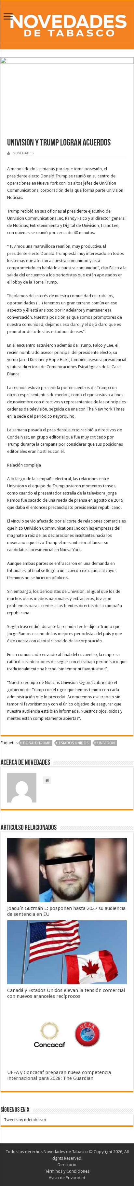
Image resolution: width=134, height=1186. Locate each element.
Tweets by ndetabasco (25, 1119)
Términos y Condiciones (67, 1171)
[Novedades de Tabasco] (67, 24)
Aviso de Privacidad (67, 1177)
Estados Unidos (73, 743)
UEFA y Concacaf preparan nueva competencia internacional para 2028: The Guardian (59, 1075)
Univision (106, 743)
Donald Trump (36, 743)
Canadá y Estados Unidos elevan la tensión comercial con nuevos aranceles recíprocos (66, 993)
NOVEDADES (23, 153)
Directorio (67, 1164)
